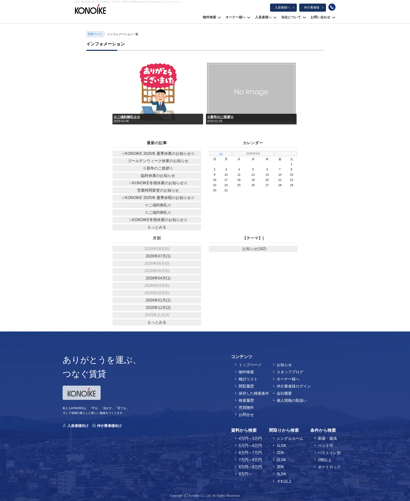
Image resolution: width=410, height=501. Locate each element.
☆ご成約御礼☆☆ (127, 117)
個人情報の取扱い (292, 400)
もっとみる (156, 227)
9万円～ (245, 474)
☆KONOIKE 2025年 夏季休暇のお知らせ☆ (158, 198)
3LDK (281, 474)
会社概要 (284, 393)
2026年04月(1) (158, 278)
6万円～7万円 (250, 453)
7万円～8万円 (250, 460)
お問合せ (246, 415)
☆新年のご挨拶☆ (220, 117)
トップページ (250, 365)
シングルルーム (290, 438)
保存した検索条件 (254, 393)
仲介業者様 (311, 7)
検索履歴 (246, 400)
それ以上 (284, 481)
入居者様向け (78, 426)
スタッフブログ (290, 372)
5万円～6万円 (250, 446)
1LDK (281, 446)
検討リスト (248, 379)
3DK (280, 467)
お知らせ (284, 365)
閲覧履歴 (246, 386)
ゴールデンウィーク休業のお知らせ (158, 161)
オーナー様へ (236, 17)
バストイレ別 (329, 453)
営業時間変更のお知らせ (158, 190)
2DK (280, 453)
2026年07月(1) (158, 256)
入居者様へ (282, 7)
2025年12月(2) (158, 308)
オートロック (329, 467)
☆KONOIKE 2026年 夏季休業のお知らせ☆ (158, 153)
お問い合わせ (321, 17)
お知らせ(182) (254, 249)
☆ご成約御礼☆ (158, 205)
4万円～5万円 (250, 438)
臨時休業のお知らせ (158, 176)
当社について (291, 17)
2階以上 (324, 460)
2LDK (281, 460)
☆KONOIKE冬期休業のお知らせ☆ (158, 183)
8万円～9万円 (250, 467)
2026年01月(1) (158, 300)
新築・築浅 (327, 438)
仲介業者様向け (109, 426)
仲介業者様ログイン (294, 386)
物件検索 (209, 17)
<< (221, 153)
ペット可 (325, 446)
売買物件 (246, 408)
